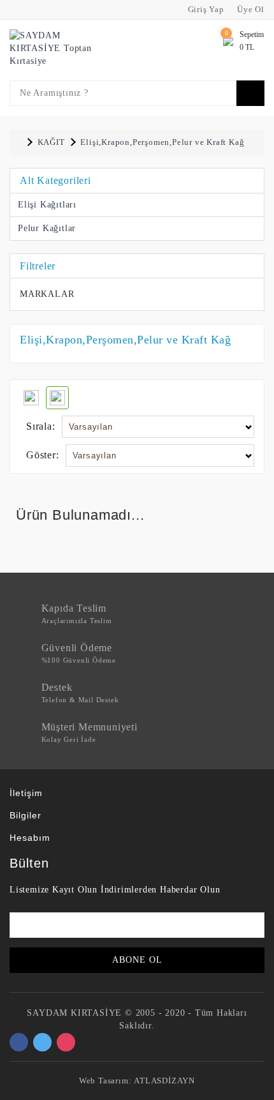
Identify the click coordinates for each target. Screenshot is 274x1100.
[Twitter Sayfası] (42, 1042)
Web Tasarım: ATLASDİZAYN (137, 1080)
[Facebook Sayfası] (19, 1042)
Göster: (42, 454)
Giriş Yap (204, 9)
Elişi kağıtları (47, 204)
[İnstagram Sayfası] (66, 1042)
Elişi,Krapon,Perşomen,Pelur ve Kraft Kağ (162, 142)
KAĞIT (51, 142)
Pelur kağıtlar (47, 228)
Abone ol (137, 960)
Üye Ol (249, 9)
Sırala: (40, 426)
